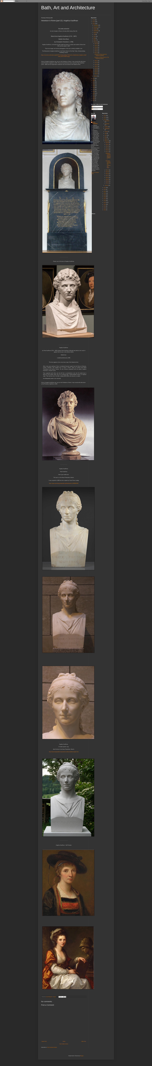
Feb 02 (96, 71)
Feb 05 (96, 70)
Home (64, 1041)
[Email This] (59, 997)
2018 (93, 87)
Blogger (81, 1055)
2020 (93, 84)
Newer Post (44, 1041)
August (95, 32)
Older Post (83, 1041)
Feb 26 (96, 47)
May (95, 38)
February (96, 41)
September (96, 30)
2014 (93, 95)
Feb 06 (96, 68)
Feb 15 (96, 52)
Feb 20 (96, 50)
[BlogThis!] (61, 997)
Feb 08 (96, 64)
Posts (94, 106)
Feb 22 (96, 49)
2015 (93, 93)
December (96, 25)
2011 (93, 100)
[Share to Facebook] (64, 997)
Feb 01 (96, 73)
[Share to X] (62, 997)
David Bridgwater (95, 123)
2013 (93, 96)
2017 (93, 89)
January (95, 76)
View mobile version (63, 1043)
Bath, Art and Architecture (68, 7)
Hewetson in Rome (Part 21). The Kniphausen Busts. (102, 58)
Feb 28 (96, 43)
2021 (93, 82)
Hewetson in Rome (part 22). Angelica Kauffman (101, 55)
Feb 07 (96, 66)
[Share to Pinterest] (65, 997)
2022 (93, 80)
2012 (93, 98)
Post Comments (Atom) (52, 1047)
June (95, 36)
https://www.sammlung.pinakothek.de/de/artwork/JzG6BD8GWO (63, 483)
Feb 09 (96, 62)
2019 (93, 85)
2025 (93, 21)
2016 (93, 91)
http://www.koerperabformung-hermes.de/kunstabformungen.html (64, 751)
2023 (93, 78)
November (96, 27)
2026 (93, 19)
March (95, 40)
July (95, 34)
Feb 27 (96, 45)
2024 (93, 23)
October (95, 28)
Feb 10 (96, 60)
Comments (95, 109)
